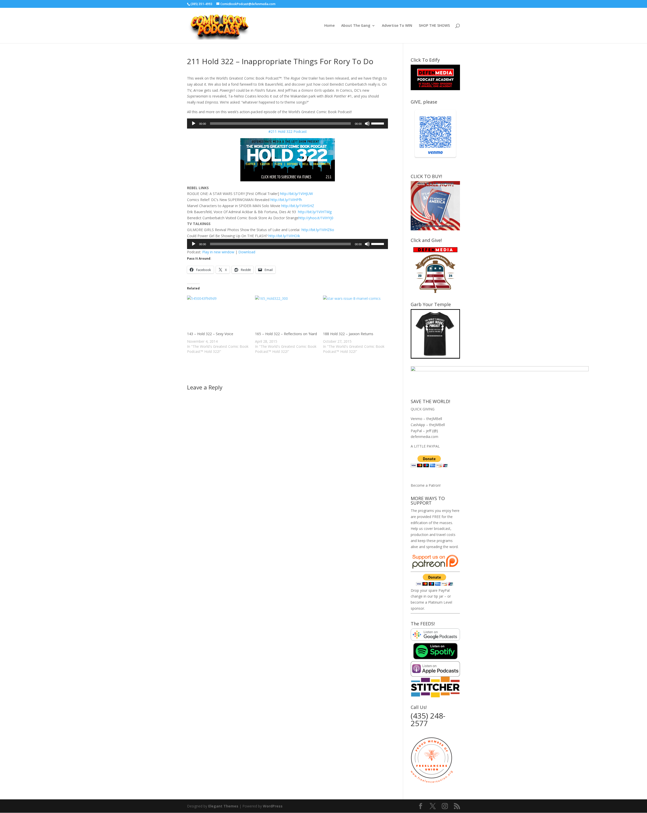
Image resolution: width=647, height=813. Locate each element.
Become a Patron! (426, 485)
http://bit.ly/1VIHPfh (286, 199)
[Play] (193, 123)
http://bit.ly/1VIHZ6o (318, 229)
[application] (287, 123)
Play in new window (218, 252)
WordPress (273, 806)
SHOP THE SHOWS (434, 26)
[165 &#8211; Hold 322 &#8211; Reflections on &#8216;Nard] (286, 313)
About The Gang (355, 26)
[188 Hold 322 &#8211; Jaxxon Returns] (354, 313)
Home (329, 26)
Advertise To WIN (397, 26)
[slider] (378, 123)
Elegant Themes (223, 806)
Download (246, 252)
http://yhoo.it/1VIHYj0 (315, 217)
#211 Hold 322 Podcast (287, 131)
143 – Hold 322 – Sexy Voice (210, 333)
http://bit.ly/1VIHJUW (296, 193)
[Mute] (367, 123)
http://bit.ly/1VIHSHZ (297, 205)
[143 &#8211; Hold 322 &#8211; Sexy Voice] (218, 313)
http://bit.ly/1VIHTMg (315, 211)
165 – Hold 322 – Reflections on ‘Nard (286, 333)
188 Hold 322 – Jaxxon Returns (348, 333)
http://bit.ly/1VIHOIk (284, 235)
